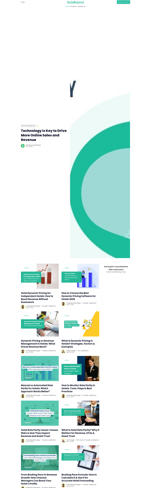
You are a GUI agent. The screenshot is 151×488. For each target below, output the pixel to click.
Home (68, 6)
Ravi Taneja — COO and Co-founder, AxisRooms (82, 440)
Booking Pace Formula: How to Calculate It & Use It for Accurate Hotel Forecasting (79, 477)
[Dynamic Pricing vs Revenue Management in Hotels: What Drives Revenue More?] (40, 323)
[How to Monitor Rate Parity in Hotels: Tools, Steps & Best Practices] (80, 368)
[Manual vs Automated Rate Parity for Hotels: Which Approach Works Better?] (40, 368)
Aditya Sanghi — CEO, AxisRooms (77, 351)
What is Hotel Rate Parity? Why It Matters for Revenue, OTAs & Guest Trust (80, 433)
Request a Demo (123, 2)
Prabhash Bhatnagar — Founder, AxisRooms (41, 306)
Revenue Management (28, 125)
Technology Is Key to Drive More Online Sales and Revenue (44, 135)
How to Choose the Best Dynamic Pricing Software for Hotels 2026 (79, 296)
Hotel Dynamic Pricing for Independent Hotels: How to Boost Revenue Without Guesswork (37, 297)
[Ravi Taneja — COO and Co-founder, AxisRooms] (63, 440)
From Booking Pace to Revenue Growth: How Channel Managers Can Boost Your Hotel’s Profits (39, 479)
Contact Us (81, 6)
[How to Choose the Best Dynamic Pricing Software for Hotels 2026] (80, 276)
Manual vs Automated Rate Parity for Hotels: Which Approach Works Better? (37, 388)
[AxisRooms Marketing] (22, 146)
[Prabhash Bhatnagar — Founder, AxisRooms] (22, 307)
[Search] (22, 2)
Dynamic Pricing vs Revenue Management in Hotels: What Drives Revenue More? (38, 343)
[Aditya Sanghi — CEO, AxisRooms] (63, 351)
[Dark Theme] (24, 2)
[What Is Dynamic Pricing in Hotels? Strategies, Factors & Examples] (80, 323)
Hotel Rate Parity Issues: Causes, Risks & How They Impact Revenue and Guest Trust (39, 433)
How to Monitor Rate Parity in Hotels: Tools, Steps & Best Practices (78, 388)
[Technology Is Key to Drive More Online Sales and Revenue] (100, 136)
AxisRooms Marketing (33, 145)
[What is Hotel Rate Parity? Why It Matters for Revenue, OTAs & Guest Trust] (80, 413)
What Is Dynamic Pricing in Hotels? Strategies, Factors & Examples (78, 343)
